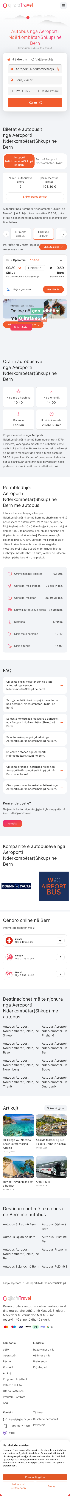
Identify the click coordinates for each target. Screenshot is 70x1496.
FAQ (5, 1402)
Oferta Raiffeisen (13, 1390)
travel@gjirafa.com (20, 1419)
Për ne (7, 1361)
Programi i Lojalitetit (15, 1379)
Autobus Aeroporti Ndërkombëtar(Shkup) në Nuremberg (21, 1065)
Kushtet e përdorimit (45, 1419)
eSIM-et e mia (41, 1355)
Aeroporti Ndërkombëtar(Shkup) (46, 1283)
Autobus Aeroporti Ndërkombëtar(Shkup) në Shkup (21, 1031)
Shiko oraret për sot (35, 196)
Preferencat (40, 1361)
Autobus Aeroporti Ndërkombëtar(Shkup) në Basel (21, 1048)
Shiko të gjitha (55, 1108)
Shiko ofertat (21, 327)
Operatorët (9, 1355)
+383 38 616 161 (19, 1426)
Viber (12, 1432)
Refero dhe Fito (12, 1385)
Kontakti (12, 823)
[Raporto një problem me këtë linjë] (61, 260)
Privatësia (39, 1424)
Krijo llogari (39, 1367)
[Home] (18, 5)
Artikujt (7, 1373)
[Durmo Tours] (16, 886)
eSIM (6, 1349)
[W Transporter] (54, 886)
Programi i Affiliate (14, 1396)
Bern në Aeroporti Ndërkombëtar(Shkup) (49, 161)
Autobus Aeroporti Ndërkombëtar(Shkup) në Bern (21, 1254)
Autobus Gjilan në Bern (19, 1237)
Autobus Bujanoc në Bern (20, 1266)
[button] (35, 685)
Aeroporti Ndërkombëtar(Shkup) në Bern (19, 161)
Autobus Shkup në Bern (19, 1224)
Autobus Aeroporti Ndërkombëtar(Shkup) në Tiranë (21, 1082)
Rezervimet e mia (43, 1349)
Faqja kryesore (12, 1283)
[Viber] (5, 1433)
